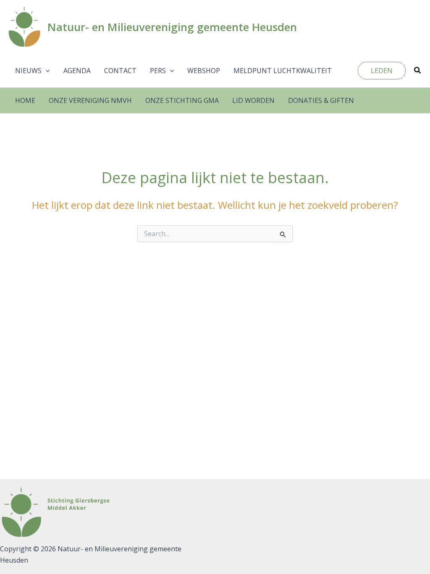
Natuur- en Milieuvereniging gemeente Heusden (172, 26)
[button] (46, 70)
